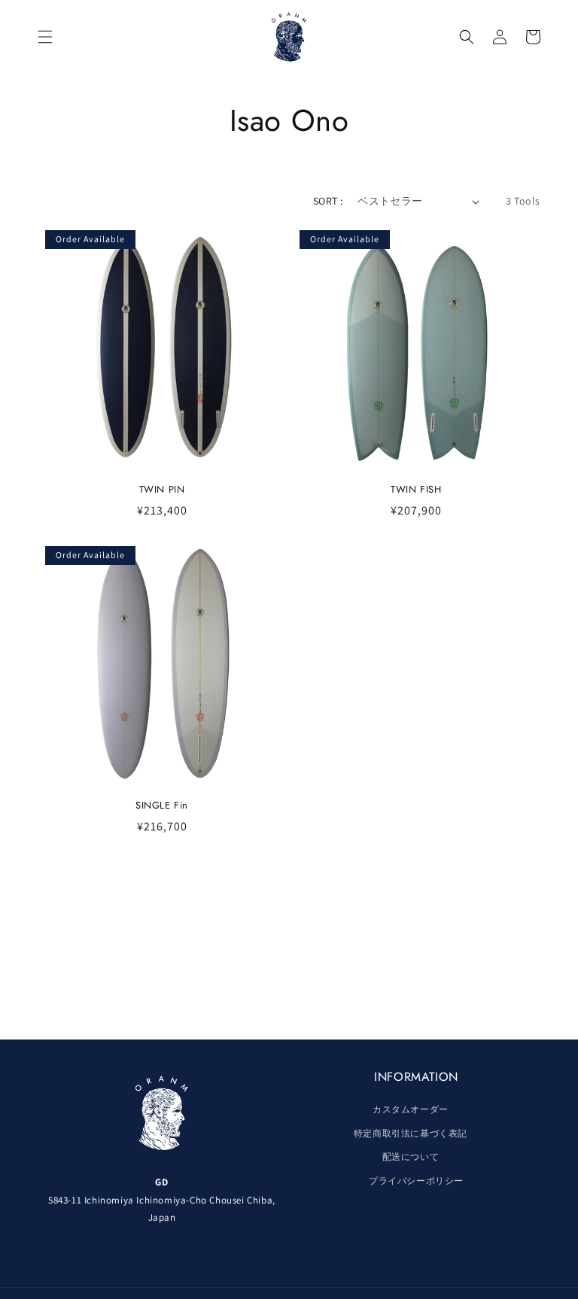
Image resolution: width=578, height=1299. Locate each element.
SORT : (327, 201)
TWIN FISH (416, 490)
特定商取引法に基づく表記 (410, 1133)
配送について (411, 1156)
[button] (45, 36)
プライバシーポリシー (416, 1180)
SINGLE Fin (161, 806)
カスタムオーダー (411, 1109)
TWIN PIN (162, 490)
